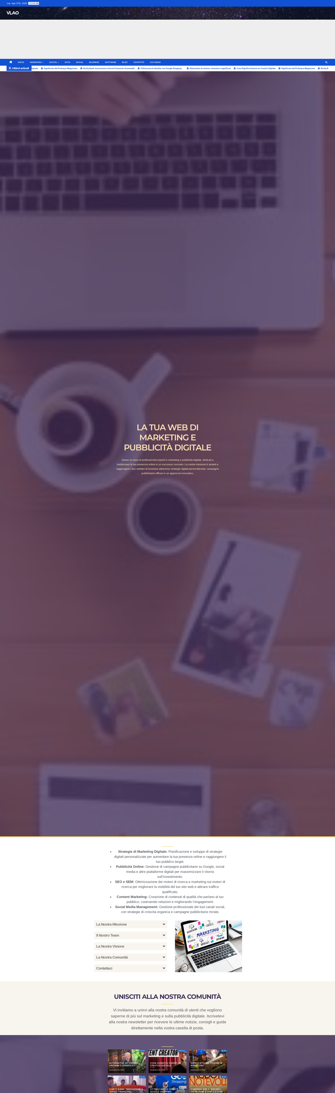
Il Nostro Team (107, 935)
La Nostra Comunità (112, 957)
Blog (125, 62)
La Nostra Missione (111, 924)
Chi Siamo (155, 62)
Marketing (36, 62)
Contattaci (104, 968)
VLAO (13, 13)
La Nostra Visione (110, 946)
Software (110, 62)
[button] (326, 62)
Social (79, 62)
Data (67, 62)
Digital (53, 62)
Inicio (21, 62)
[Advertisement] (167, 39)
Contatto (138, 62)
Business (94, 62)
